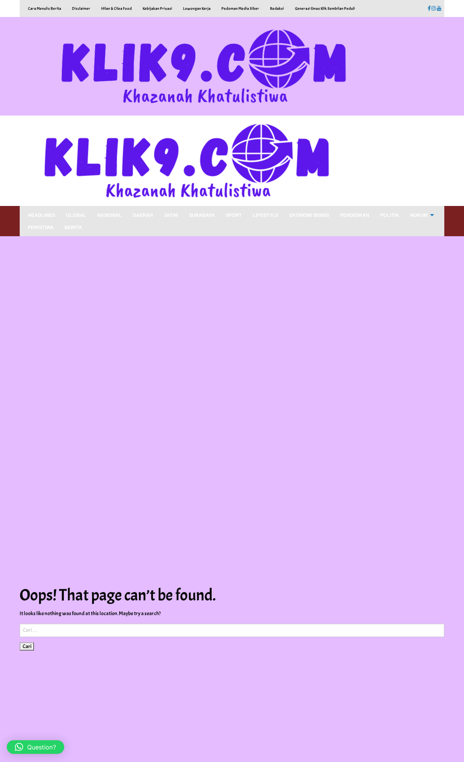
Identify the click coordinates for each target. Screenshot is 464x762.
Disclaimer (81, 8)
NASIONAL (109, 215)
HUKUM (419, 215)
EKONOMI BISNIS (309, 215)
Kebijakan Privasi (157, 8)
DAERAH (143, 215)
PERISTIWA (41, 227)
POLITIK (389, 215)
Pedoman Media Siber (240, 8)
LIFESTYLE (266, 215)
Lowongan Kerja (197, 8)
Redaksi (277, 8)
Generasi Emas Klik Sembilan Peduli (325, 8)
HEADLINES (41, 215)
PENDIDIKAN (354, 215)
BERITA (73, 227)
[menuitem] (41, 215)
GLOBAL (76, 215)
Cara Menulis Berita (44, 8)
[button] (35, 747)
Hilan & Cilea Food (116, 8)
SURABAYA (202, 215)
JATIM (171, 215)
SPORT (234, 215)
